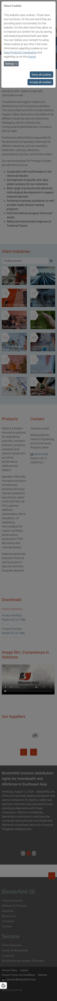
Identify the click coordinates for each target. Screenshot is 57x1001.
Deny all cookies (41, 74)
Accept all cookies (40, 82)
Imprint (31, 56)
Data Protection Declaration (20, 52)
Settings (9, 63)
